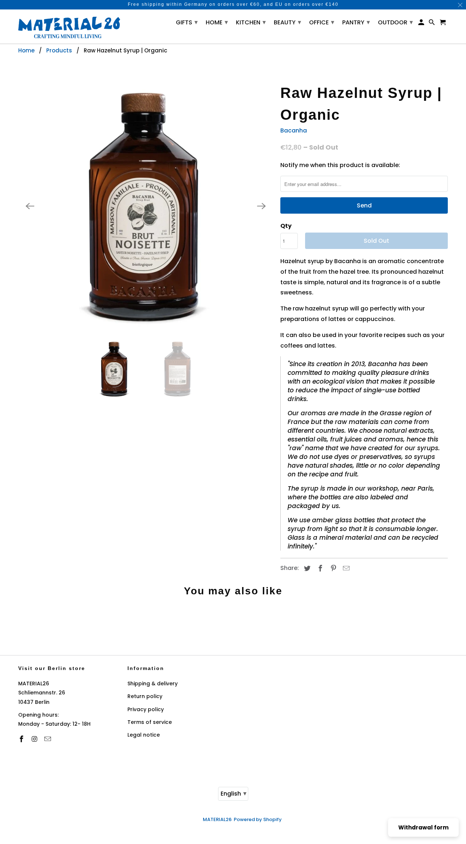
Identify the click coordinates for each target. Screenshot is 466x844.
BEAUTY (287, 22)
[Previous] (30, 206)
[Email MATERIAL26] (48, 739)
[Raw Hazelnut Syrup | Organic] (145, 206)
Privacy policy (145, 709)
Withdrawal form (423, 827)
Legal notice (143, 734)
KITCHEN (251, 22)
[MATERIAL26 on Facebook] (22, 739)
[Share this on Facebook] (319, 568)
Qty (286, 226)
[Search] (432, 24)
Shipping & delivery (152, 683)
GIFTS (187, 22)
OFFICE (321, 22)
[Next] (261, 206)
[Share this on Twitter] (306, 568)
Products (59, 50)
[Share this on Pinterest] (332, 568)
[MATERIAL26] (69, 26)
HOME (217, 22)
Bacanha (293, 130)
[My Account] (421, 24)
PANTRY (356, 22)
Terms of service (149, 722)
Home (26, 50)
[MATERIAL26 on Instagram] (35, 739)
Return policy (144, 696)
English (233, 793)
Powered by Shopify (258, 819)
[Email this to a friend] (345, 568)
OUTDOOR (395, 22)
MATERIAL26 (217, 819)
